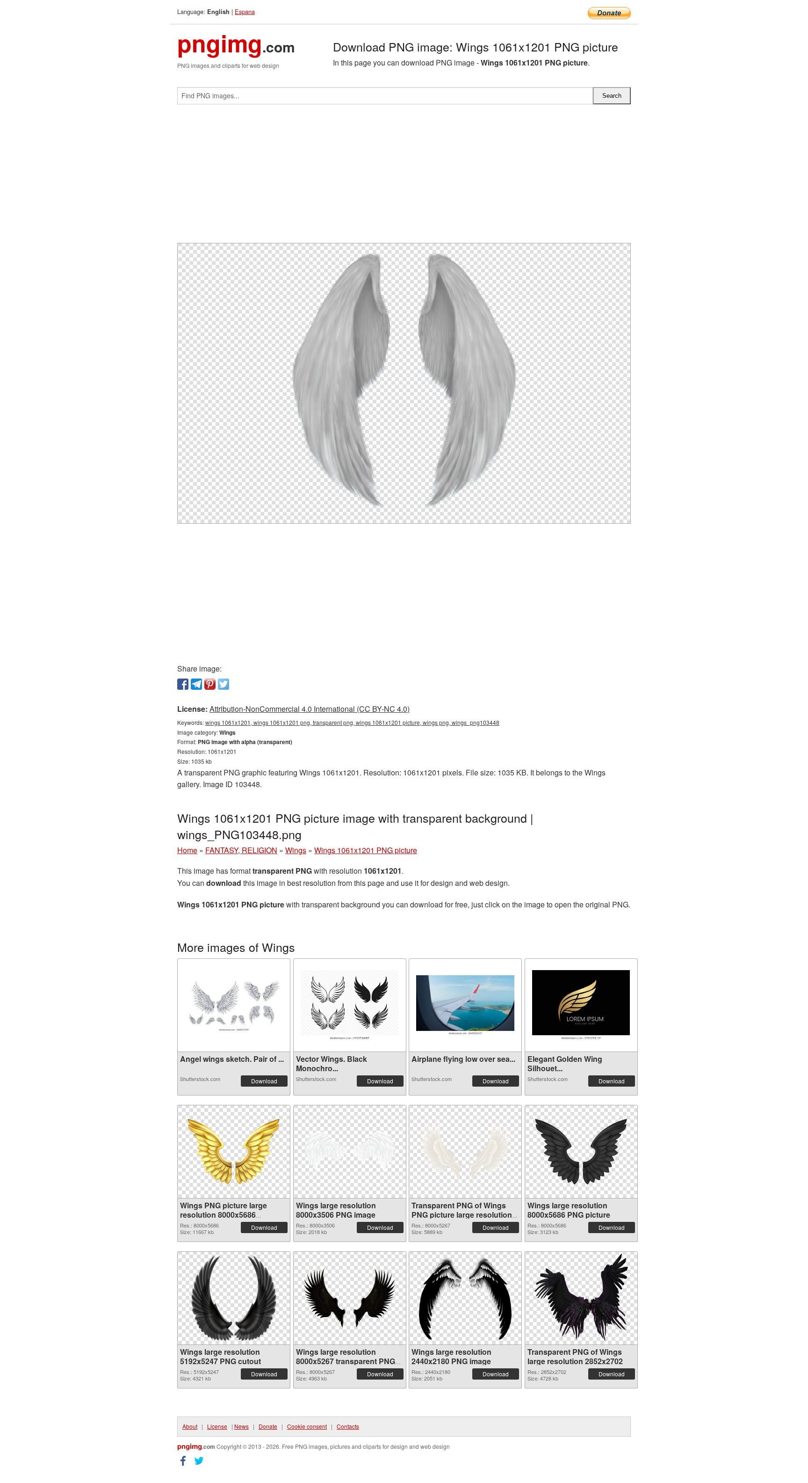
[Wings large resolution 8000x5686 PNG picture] (581, 1151)
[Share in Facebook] (182, 684)
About (189, 1426)
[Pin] (210, 684)
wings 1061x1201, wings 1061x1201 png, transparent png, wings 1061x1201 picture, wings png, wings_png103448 (352, 722)
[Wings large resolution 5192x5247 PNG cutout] (233, 1298)
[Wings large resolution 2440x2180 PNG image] (465, 1298)
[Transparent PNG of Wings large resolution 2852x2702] (581, 1298)
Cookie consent (307, 1426)
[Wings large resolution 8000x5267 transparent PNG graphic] (350, 1298)
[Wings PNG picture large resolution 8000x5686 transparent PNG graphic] (234, 1151)
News (241, 1426)
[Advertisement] (404, 177)
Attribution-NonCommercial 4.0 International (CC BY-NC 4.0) (309, 708)
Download (264, 1081)
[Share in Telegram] (196, 684)
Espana (245, 11)
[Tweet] (223, 684)
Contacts (348, 1426)
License (217, 1426)
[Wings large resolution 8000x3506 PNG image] (350, 1151)
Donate (268, 1426)
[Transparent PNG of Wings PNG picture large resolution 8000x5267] (465, 1151)
